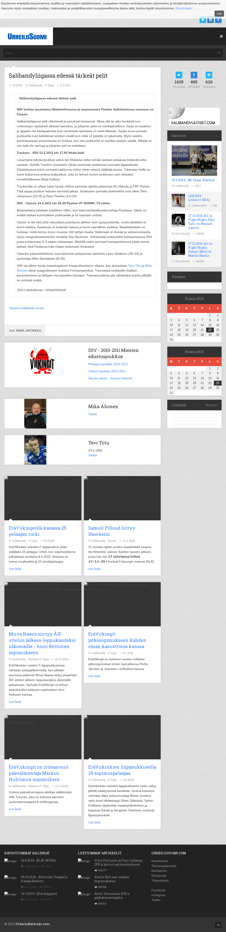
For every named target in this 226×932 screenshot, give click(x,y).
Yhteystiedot (160, 880)
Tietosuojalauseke (164, 866)
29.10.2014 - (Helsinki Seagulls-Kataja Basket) (44, 879)
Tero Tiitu (134, 265)
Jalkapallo (31, 866)
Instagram (158, 895)
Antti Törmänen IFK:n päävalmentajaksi (112, 895)
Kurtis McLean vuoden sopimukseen (111, 879)
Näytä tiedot (183, 8)
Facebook (158, 890)
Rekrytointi (158, 875)
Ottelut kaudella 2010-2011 (107, 371)
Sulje (219, 13)
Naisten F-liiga (38, 659)
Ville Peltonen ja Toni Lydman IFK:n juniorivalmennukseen (118, 862)
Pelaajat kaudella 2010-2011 (108, 364)
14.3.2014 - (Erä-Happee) (39, 893)
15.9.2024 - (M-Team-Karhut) (193, 180)
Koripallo (30, 887)
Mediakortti (159, 870)
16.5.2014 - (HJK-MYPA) (38, 860)
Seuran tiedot (97, 378)
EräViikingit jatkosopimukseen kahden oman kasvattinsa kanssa (117, 640)
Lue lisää (15, 569)
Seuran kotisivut (121, 378)
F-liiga (49, 85)
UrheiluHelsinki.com (32, 924)
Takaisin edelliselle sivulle (26, 308)
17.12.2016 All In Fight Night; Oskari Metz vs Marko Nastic (200, 249)
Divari (112, 541)
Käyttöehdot (159, 861)
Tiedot (92, 414)
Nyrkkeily (182, 233)
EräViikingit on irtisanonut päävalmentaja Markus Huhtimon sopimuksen (38, 773)
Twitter (156, 900)
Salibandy (182, 186)
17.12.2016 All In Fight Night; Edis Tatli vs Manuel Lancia (201, 222)
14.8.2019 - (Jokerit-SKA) (199, 198)
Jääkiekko (199, 205)
